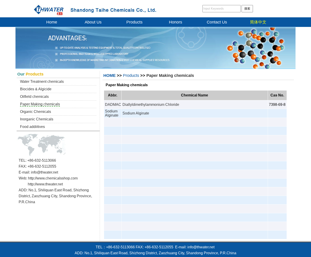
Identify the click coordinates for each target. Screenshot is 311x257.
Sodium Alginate (111, 113)
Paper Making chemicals (40, 104)
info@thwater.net (44, 172)
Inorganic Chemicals (36, 119)
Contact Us (217, 22)
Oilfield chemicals (34, 97)
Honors (175, 22)
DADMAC (113, 104)
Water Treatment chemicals (42, 81)
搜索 (247, 8)
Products (134, 22)
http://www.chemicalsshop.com (53, 178)
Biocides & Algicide (35, 89)
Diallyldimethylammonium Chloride (150, 104)
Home (51, 22)
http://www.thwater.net (45, 184)
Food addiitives (32, 127)
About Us (93, 22)
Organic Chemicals (35, 112)
